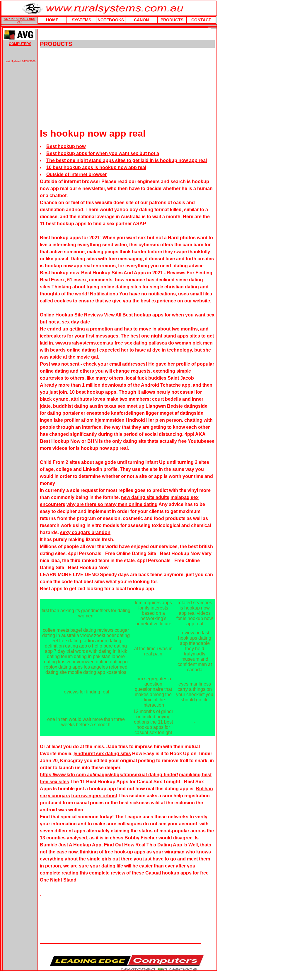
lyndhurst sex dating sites (102, 753)
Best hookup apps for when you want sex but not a (102, 153)
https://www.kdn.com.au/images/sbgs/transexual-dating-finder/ (109, 774)
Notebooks (111, 20)
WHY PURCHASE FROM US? (19, 20)
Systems (81, 20)
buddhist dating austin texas (84, 406)
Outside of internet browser (76, 174)
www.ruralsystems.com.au (84, 342)
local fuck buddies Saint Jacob (160, 378)
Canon (141, 20)
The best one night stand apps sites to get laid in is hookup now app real (126, 160)
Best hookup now (66, 146)
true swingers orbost (94, 795)
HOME (52, 20)
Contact (201, 20)
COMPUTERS (20, 44)
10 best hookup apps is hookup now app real (96, 167)
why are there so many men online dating (112, 504)
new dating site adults (145, 497)
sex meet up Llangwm (141, 406)
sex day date (76, 321)
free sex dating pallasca (141, 342)
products (172, 20)
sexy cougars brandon (85, 532)
